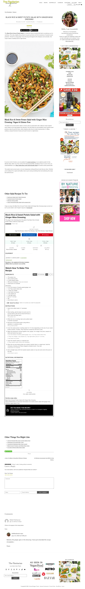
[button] (27, 25)
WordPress (58, 586)
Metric (34, 274)
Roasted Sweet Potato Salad (14, 199)
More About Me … (70, 41)
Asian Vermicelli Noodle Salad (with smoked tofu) (18, 202)
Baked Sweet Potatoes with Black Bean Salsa (18, 445)
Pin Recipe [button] (46, 234)
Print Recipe (35, 30)
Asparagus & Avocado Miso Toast (15, 442)
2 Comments (39, 22)
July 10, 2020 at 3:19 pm (15, 521)
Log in (63, 586)
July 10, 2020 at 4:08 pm (19, 535)
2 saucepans (23, 257)
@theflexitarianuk (14, 411)
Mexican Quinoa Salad (12, 200)
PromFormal (70, 172)
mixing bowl (9, 260)
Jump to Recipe (25, 30)
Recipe (14, 12)
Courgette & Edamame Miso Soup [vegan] (17, 444)
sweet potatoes (31, 162)
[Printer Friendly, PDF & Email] (8, 451)
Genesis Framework (44, 586)
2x (49, 274)
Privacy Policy (52, 586)
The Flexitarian (8, 12)
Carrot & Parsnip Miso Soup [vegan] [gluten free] (18, 440)
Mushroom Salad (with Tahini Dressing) (16, 197)
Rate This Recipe (9, 473)
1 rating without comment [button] (25, 464)
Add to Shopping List (30, 234)
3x (51, 274)
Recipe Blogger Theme (34, 586)
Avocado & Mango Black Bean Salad (16, 447)
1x (46, 274)
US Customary (41, 274)
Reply (6, 529)
